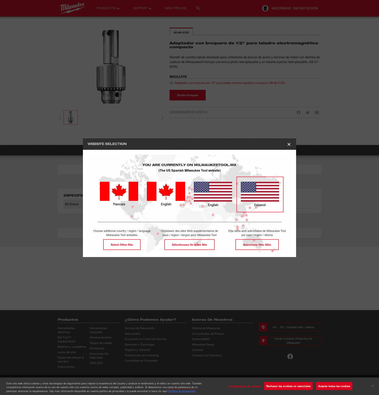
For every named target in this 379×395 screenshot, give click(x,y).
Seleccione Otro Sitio (257, 244)
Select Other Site (122, 244)
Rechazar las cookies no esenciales (288, 386)
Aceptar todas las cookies (334, 386)
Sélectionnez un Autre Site (189, 244)
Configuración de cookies (245, 386)
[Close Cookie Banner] (372, 385)
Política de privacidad (181, 391)
